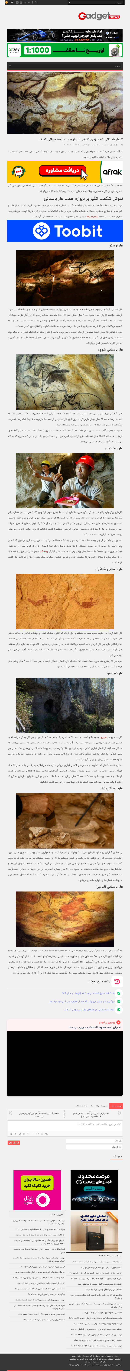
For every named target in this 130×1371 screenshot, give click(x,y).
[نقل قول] (37, 1134)
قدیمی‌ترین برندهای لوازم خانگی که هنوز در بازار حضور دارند (41, 1314)
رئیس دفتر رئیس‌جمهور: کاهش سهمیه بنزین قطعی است (99, 1284)
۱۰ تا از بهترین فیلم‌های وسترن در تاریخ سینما (104, 1289)
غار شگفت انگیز (82, 1106)
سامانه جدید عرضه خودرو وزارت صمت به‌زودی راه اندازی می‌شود (96, 1329)
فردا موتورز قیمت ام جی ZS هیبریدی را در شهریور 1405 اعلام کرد (96, 1334)
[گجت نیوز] (99, 21)
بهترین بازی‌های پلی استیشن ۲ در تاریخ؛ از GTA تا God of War (96, 1346)
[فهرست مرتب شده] (28, 1134)
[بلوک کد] (42, 1134)
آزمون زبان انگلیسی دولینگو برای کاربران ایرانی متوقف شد (42, 1266)
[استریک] (24, 1134)
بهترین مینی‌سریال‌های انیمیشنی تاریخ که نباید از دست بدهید (40, 1300)
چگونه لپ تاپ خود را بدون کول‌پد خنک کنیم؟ (46, 1294)
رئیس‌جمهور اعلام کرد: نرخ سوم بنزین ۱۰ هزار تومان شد (100, 1267)
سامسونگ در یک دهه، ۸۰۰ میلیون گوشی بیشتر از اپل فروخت (39, 1114)
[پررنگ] (11, 1134)
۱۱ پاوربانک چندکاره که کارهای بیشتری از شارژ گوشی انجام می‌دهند (39, 1277)
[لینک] (46, 1134)
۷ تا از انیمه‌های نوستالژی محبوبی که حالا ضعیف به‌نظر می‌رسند (40, 1288)
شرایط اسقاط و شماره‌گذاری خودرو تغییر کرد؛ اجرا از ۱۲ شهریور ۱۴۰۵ (95, 1273)
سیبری (104, 737)
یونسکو (44, 551)
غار (92, 1106)
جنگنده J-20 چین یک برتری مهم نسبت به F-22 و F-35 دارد (97, 1262)
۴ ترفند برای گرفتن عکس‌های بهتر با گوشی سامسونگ (44, 1319)
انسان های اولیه (101, 1106)
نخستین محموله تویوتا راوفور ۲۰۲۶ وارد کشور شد (102, 1312)
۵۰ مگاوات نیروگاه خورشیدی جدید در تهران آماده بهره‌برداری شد (40, 1272)
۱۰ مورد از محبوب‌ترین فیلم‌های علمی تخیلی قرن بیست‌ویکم (98, 1340)
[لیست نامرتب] (33, 1134)
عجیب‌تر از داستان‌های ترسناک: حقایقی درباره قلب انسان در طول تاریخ (91, 1114)
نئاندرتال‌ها (92, 217)
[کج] (15, 1134)
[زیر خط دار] (20, 1134)
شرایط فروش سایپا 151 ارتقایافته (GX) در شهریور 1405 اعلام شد (96, 1278)
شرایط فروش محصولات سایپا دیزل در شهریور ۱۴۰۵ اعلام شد (41, 1283)
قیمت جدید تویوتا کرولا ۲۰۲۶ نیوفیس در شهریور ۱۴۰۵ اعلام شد (97, 1323)
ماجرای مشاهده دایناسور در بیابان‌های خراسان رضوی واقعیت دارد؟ (95, 1318)
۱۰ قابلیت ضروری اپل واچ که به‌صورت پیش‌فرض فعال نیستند (40, 1235)
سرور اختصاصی (97, 1364)
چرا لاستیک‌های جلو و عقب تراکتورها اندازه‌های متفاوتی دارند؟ (40, 1229)
